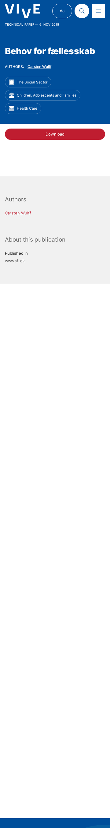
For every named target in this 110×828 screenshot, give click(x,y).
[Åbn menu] (98, 11)
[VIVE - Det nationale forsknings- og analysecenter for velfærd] (22, 11)
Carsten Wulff (39, 66)
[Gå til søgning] (82, 11)
